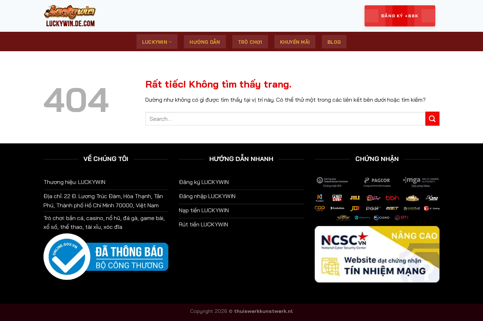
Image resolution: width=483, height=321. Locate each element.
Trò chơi (250, 42)
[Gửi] (432, 118)
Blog (334, 42)
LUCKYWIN (154, 42)
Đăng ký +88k (399, 15)
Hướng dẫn (205, 42)
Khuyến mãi (295, 42)
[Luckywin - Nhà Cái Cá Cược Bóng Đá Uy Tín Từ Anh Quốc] (78, 16)
